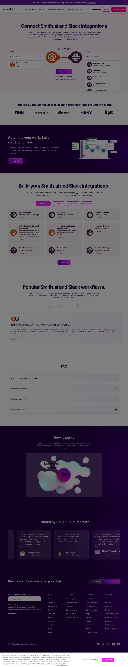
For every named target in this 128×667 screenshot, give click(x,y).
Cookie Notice (62, 665)
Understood (108, 660)
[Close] (125, 659)
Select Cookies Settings (91, 660)
